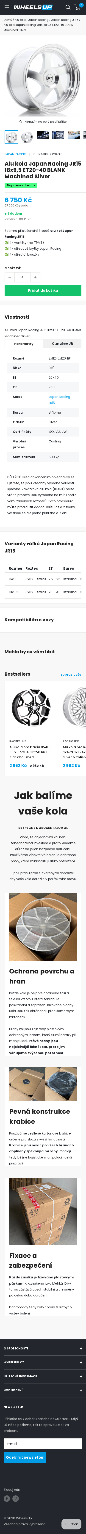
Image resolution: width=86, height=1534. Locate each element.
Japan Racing (15, 154)
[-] (9, 277)
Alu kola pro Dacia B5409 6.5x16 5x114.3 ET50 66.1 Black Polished (30, 752)
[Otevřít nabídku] (7, 7)
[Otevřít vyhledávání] (68, 7)
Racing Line (17, 741)
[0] (77, 7)
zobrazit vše (71, 674)
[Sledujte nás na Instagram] (15, 1498)
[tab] (24, 343)
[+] (35, 277)
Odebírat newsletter (25, 1457)
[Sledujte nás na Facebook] (7, 1498)
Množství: (13, 268)
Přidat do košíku (43, 290)
